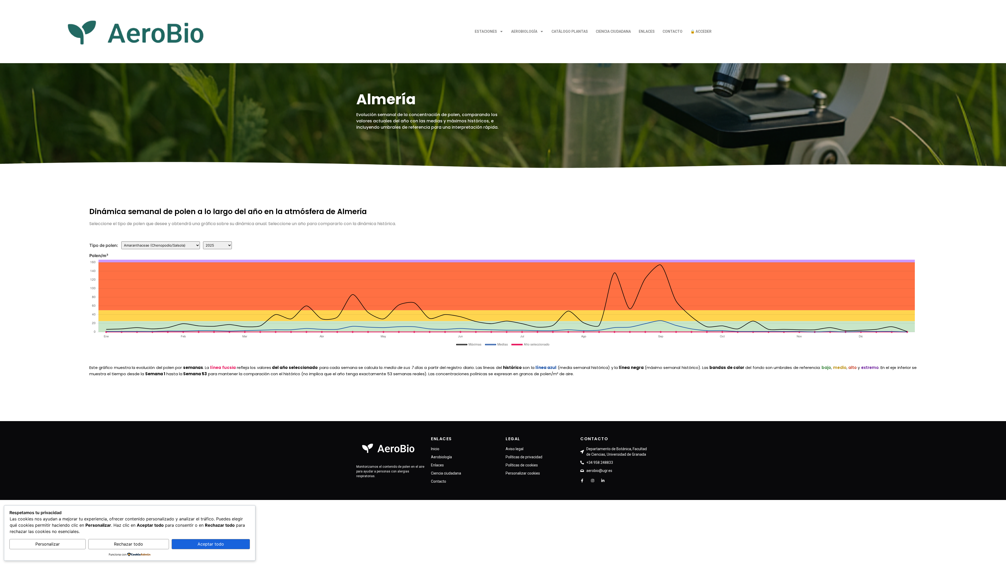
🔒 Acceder (701, 31)
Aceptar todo (211, 544)
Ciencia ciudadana (613, 31)
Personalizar (47, 544)
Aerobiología (524, 31)
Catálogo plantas (569, 31)
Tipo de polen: (103, 245)
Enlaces (647, 31)
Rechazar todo (128, 544)
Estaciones (486, 31)
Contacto (672, 31)
